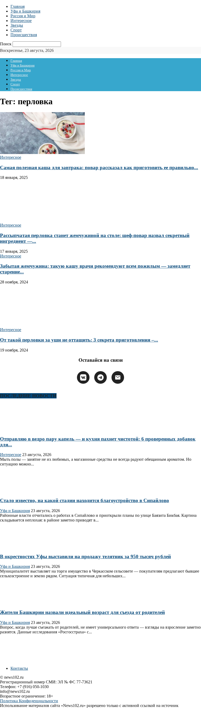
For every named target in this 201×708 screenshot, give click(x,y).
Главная (17, 6)
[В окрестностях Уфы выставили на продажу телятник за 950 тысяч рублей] (17, 546)
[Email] (117, 377)
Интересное (21, 20)
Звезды (16, 25)
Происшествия (23, 34)
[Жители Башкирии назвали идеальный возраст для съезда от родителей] (17, 602)
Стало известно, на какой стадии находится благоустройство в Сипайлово (84, 500)
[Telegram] (100, 377)
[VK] (83, 377)
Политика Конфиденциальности (29, 701)
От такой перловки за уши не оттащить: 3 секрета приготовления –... (79, 340)
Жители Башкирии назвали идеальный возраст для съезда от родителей (82, 612)
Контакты (19, 668)
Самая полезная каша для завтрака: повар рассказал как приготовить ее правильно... (99, 167)
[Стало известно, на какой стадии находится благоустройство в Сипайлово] (17, 490)
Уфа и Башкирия (25, 11)
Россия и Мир (22, 16)
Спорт (16, 30)
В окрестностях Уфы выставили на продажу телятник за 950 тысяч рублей (85, 556)
